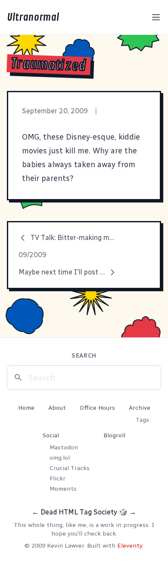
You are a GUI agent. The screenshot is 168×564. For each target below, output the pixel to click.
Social (51, 435)
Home (26, 407)
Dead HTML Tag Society (78, 512)
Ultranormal (33, 17)
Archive (139, 407)
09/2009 (33, 255)
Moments (63, 488)
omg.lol (60, 457)
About (57, 407)
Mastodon (64, 447)
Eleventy (129, 545)
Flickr (57, 478)
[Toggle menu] (156, 17)
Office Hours (97, 407)
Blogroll (114, 435)
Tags (142, 420)
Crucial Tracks (70, 468)
